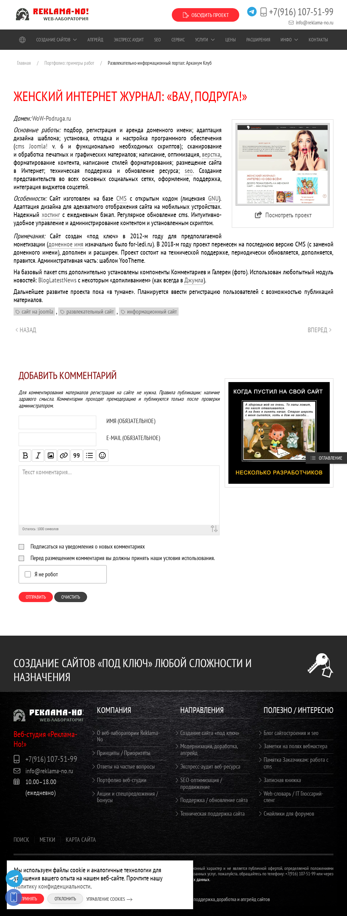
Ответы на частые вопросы (126, 766)
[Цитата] (76, 456)
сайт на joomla (37, 311)
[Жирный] (25, 456)
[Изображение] (51, 456)
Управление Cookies (105, 899)
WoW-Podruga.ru (51, 118)
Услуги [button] (201, 40)
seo (189, 170)
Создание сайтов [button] (53, 40)
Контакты (318, 40)
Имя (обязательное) (130, 421)
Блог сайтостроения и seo (291, 733)
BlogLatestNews (57, 280)
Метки (47, 839)
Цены (230, 40)
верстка (211, 154)
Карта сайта (81, 839)
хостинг (51, 214)
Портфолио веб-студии (121, 780)
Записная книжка (282, 780)
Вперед (317, 329)
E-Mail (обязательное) (133, 438)
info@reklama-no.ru (314, 22)
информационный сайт (152, 311)
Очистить (70, 597)
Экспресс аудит (129, 40)
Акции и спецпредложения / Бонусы (127, 797)
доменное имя (65, 244)
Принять (29, 899)
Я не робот (46, 574)
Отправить (36, 597)
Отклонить (65, 899)
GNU (213, 198)
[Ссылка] (64, 456)
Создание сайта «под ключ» (209, 733)
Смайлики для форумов (289, 813)
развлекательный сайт (90, 311)
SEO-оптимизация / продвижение (201, 783)
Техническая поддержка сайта (212, 813)
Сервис (178, 40)
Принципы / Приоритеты (123, 753)
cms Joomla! (31, 146)
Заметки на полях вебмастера (295, 746)
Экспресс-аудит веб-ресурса (210, 766)
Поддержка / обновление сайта (214, 800)
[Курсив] (38, 456)
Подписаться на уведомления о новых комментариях (87, 546)
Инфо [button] (286, 40)
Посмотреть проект (288, 215)
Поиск (21, 839)
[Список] (89, 456)
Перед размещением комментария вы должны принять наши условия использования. (122, 558)
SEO (157, 40)
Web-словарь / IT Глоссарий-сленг (293, 797)
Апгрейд (95, 40)
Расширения (258, 40)
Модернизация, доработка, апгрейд (209, 749)
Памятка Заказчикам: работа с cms (296, 763)
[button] (283, 163)
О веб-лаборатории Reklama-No (128, 736)
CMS (121, 198)
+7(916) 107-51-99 (301, 11)
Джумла (193, 280)
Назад (28, 329)
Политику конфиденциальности (52, 886)
